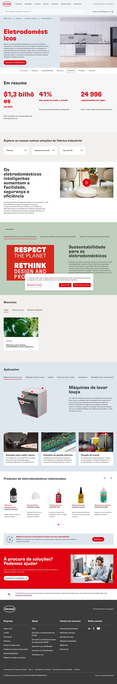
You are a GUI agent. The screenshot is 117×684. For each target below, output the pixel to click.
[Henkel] (10, 609)
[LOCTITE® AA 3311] (13, 503)
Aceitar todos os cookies (82, 285)
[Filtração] (16, 150)
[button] (42, 388)
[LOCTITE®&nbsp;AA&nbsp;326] (81, 503)
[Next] (110, 478)
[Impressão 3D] (72, 150)
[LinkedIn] (89, 628)
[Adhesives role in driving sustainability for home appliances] (21, 333)
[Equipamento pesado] (44, 150)
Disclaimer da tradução (23, 595)
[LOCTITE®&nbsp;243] (58, 503)
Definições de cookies (34, 285)
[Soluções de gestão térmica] (58, 449)
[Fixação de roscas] (96, 449)
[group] (58, 334)
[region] (59, 282)
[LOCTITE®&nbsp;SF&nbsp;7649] (103, 503)
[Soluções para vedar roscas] (21, 449)
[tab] (20, 237)
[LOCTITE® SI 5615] (36, 503)
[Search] (7, 12)
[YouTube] (98, 628)
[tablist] (58, 524)
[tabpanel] (58, 266)
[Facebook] (94, 628)
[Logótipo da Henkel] (7, 3)
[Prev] (104, 478)
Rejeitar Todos (65, 285)
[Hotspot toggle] (42, 388)
